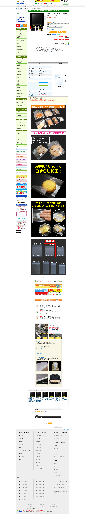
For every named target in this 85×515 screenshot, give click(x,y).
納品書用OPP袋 (38, 465)
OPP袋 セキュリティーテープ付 (20, 49)
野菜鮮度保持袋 (18, 81)
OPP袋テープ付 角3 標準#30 (22, 493)
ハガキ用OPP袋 (38, 438)
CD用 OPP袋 (18, 111)
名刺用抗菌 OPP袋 (19, 74)
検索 (18, 25)
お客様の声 (39, 3)
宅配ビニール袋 (56, 469)
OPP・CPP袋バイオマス (22, 441)
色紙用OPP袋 (38, 441)
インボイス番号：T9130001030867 (31, 508)
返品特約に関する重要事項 (51, 29)
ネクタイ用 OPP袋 (19, 68)
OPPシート (55, 453)
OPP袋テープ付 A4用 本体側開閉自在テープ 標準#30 (61, 481)
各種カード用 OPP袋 (19, 61)
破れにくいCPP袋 (21, 438)
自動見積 (25, 25)
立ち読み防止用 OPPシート (20, 106)
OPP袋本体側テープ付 (22, 435)
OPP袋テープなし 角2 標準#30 (40, 493)
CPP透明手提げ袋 (21, 447)
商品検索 (53, 504)
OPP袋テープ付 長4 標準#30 (22, 496)
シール (17, 136)
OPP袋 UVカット (19, 46)
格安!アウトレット (19, 146)
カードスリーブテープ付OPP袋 (40, 435)
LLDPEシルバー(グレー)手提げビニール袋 (24, 450)
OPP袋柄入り (20, 459)
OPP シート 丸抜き (19, 122)
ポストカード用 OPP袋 (19, 64)
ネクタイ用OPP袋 (38, 444)
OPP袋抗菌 (20, 453)
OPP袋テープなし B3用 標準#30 (40, 490)
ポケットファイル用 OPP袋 (20, 93)
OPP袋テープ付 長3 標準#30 (22, 499)
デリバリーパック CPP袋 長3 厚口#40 (59, 484)
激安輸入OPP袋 (18, 145)
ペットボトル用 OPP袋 (19, 83)
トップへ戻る (66, 429)
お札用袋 (18, 86)
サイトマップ (42, 506)
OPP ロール (18, 126)
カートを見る (49, 3)
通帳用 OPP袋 (18, 87)
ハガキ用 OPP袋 (19, 62)
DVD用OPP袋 (55, 445)
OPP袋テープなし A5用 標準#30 (40, 481)
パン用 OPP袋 (18, 77)
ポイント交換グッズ (19, 143)
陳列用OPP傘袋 (18, 96)
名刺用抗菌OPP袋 (38, 450)
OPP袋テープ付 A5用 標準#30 (23, 481)
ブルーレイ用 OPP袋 (19, 114)
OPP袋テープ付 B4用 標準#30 (23, 490)
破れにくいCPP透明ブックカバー (58, 435)
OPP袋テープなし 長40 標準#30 (40, 496)
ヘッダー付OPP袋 (21, 444)
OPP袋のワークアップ (20, 2)
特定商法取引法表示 (42, 504)
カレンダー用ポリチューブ (20, 139)
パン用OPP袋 (38, 453)
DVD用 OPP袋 (18, 112)
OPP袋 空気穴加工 (19, 36)
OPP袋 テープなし (19, 33)
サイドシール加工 (42, 93)
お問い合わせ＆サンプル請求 (53, 506)
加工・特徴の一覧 (32, 95)
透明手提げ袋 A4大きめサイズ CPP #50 (59, 487)
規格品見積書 (21, 25)
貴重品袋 (18, 142)
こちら (68, 44)
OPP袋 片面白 (18, 39)
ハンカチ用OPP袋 (38, 447)
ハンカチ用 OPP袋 (19, 71)
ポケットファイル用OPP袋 (39, 468)
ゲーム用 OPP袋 (19, 115)
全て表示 (57, 426)
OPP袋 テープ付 (19, 30)
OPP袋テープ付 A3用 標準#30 (23, 484)
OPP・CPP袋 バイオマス (20, 37)
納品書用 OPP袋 (19, 90)
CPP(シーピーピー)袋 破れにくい (21, 34)
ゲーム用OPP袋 (56, 448)
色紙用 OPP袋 (18, 65)
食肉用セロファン (19, 128)
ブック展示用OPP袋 (56, 438)
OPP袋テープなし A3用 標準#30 (40, 484)
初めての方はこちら (31, 504)
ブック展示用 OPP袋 (19, 105)
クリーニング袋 (18, 140)
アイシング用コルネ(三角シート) (21, 125)
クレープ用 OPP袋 (19, 80)
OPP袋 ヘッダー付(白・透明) (20, 40)
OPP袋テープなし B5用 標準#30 (40, 487)
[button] (29, 18)
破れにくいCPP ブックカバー (20, 102)
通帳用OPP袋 (38, 462)
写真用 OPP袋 (18, 84)
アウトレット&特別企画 (57, 475)
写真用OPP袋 (38, 459)
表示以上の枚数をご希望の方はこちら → (61, 39)
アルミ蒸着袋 (18, 133)
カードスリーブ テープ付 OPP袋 (21, 59)
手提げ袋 (22, 43)
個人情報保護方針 (31, 506)
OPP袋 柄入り (18, 52)
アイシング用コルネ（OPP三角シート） (59, 456)
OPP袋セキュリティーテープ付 (23, 456)
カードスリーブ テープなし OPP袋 (21, 58)
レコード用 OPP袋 (19, 117)
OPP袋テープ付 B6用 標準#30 (23, 487)
